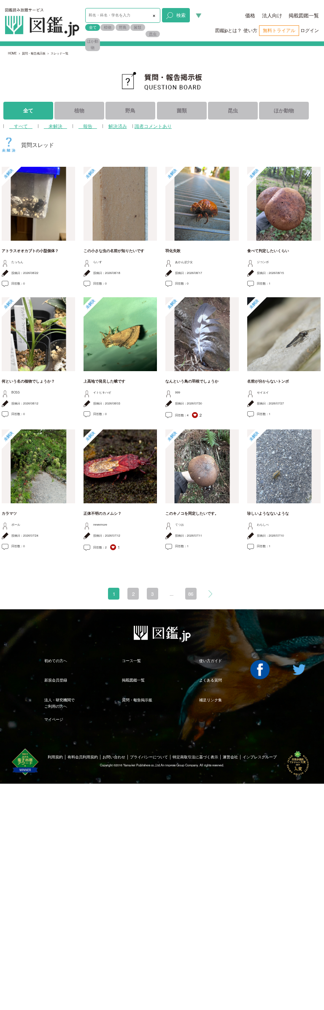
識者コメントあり (153, 126)
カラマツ (9, 513)
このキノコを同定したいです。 (192, 513)
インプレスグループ (260, 757)
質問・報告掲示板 (34, 53)
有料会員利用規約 (83, 757)
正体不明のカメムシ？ (103, 513)
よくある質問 (210, 680)
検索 (181, 15)
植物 (107, 27)
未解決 (55, 126)
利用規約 (55, 757)
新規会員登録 (55, 680)
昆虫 (153, 33)
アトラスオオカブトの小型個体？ (30, 251)
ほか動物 (92, 44)
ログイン (309, 30)
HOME (12, 53)
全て (93, 27)
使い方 (250, 30)
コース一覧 (131, 660)
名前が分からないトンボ (268, 381)
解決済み (117, 126)
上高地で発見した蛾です (104, 381)
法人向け (272, 15)
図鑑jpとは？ (228, 30)
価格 (250, 15)
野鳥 (123, 27)
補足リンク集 (210, 700)
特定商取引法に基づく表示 (195, 757)
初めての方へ (55, 660)
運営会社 (230, 757)
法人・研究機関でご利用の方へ (59, 703)
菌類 (137, 27)
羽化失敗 (173, 251)
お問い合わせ (114, 757)
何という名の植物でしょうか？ (28, 381)
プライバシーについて (149, 757)
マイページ (53, 719)
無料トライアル (279, 30)
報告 (87, 126)
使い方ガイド (210, 660)
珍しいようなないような (268, 513)
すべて (20, 126)
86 (190, 593)
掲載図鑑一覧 (304, 15)
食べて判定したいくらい (268, 251)
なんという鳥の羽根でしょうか (192, 381)
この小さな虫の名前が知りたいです (114, 251)
